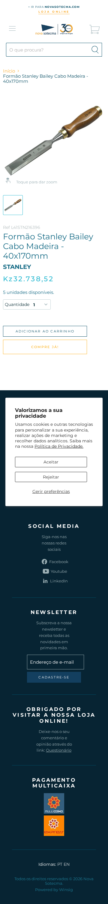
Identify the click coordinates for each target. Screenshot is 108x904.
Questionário (58, 750)
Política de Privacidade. (58, 446)
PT (59, 864)
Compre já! (45, 347)
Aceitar (51, 462)
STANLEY (17, 266)
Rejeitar (51, 476)
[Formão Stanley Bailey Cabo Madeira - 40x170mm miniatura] (12, 205)
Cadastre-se (53, 677)
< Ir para (54, 6)
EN (67, 864)
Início (9, 70)
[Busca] (95, 50)
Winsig (66, 889)
